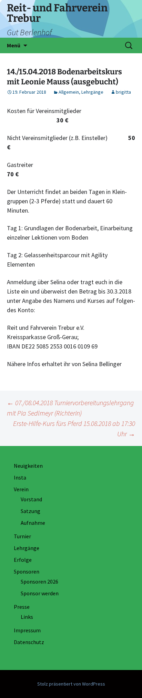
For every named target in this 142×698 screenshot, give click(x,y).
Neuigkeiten (28, 465)
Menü (13, 45)
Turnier (22, 536)
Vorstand (31, 499)
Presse (22, 606)
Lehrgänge (92, 92)
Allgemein (69, 92)
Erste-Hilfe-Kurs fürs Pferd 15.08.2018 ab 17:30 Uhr (74, 428)
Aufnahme (33, 522)
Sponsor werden (40, 593)
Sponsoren (26, 571)
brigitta (123, 92)
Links (27, 616)
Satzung (30, 511)
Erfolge (23, 559)
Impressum (27, 630)
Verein (21, 489)
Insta (20, 477)
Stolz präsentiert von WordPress (71, 684)
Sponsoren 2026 (39, 581)
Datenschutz (29, 642)
